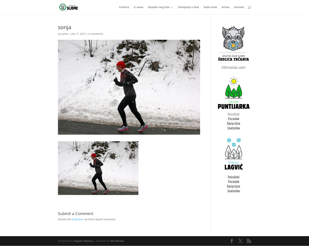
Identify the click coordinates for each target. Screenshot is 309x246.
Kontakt (239, 7)
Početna (124, 7)
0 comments (96, 33)
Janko (65, 33)
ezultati (234, 177)
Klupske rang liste (159, 7)
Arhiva (225, 7)
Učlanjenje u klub (188, 7)
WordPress (117, 241)
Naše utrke (210, 7)
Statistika (233, 191)
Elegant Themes (83, 241)
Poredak (233, 181)
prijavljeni (78, 219)
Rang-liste (233, 186)
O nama (138, 7)
